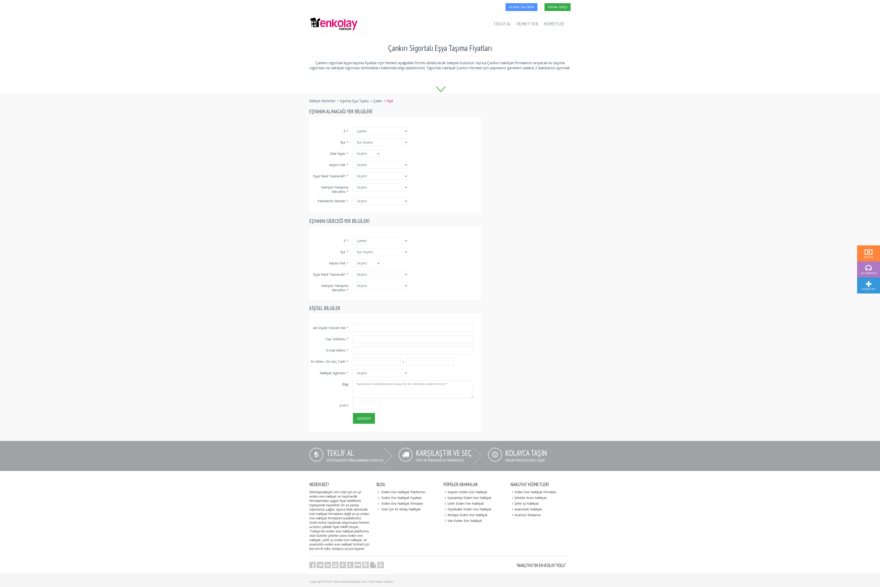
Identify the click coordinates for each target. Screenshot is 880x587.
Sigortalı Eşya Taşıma (354, 100)
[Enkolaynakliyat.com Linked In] (327, 565)
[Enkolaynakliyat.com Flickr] (358, 565)
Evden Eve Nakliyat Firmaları (402, 503)
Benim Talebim (521, 7)
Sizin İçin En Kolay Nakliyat (401, 509)
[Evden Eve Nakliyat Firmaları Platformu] (333, 19)
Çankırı (377, 100)
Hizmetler (554, 24)
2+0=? (343, 405)
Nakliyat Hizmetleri (322, 100)
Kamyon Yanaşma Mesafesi (334, 189)
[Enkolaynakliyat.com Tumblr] (350, 565)
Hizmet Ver (527, 24)
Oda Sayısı (339, 153)
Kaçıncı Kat (338, 165)
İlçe (344, 142)
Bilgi (345, 384)
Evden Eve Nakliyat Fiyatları (401, 498)
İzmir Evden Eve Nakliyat (466, 503)
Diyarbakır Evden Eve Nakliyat (469, 509)
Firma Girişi (557, 7)
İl (346, 131)
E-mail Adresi (337, 350)
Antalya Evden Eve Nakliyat (467, 515)
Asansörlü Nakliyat (528, 509)
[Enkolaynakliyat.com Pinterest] (343, 565)
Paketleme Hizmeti (332, 201)
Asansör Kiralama (527, 515)
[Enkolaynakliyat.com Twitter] (320, 565)
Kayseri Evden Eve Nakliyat (467, 492)
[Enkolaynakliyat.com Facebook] (312, 565)
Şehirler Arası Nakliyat (530, 498)
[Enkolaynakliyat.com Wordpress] (365, 565)
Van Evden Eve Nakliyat (465, 520)
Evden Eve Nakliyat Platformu (403, 492)
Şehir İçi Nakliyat (526, 503)
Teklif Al (502, 24)
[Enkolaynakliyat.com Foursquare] (373, 565)
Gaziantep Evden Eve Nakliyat (469, 498)
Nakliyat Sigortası (334, 373)
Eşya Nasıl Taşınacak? (330, 176)
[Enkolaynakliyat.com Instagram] (335, 565)
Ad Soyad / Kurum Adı (330, 328)
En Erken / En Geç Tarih (329, 361)
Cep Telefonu (336, 339)
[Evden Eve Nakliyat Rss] (380, 565)
